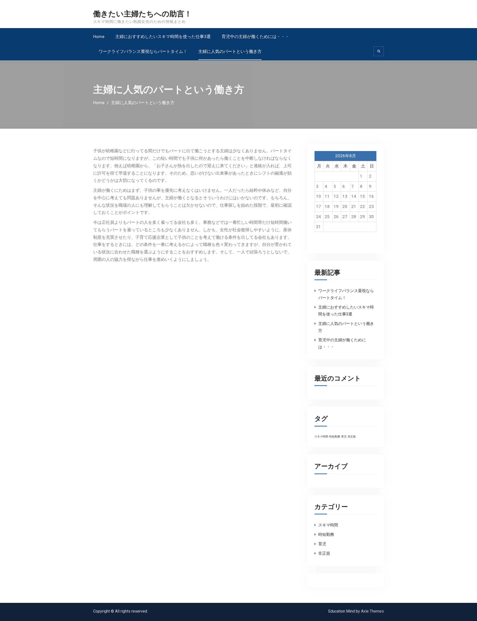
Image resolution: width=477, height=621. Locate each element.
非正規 (352, 436)
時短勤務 (334, 436)
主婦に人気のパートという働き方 (230, 51)
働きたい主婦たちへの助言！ (142, 14)
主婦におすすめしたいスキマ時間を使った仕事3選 (163, 36)
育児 (344, 436)
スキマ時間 (321, 436)
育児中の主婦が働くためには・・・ (255, 36)
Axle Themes (372, 611)
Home (98, 36)
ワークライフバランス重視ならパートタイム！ (143, 51)
